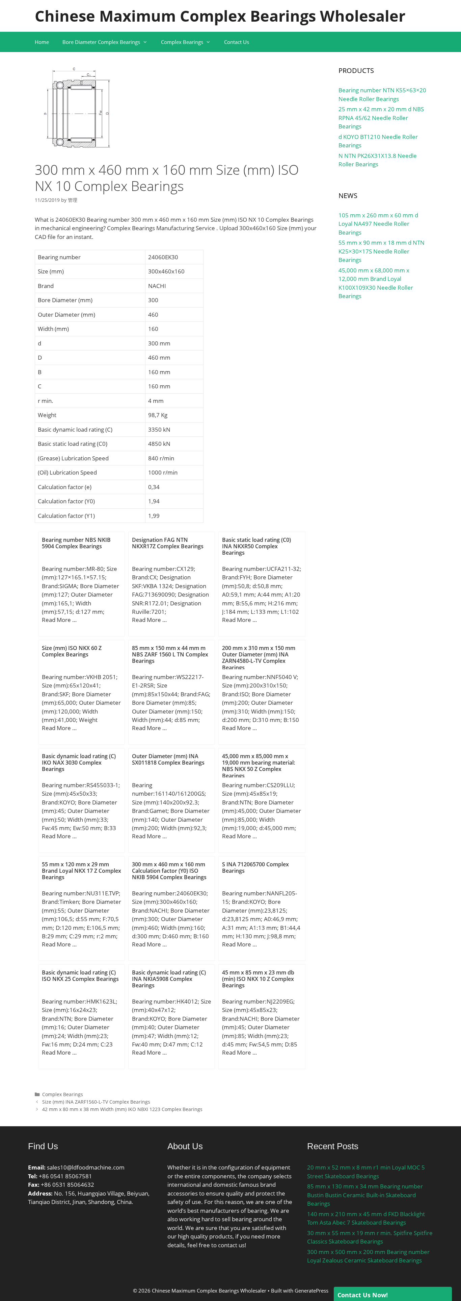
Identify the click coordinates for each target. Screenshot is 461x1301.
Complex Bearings (182, 42)
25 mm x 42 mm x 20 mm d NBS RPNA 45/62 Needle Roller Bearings (381, 117)
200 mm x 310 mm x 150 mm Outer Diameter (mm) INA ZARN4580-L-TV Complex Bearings (258, 657)
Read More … (59, 620)
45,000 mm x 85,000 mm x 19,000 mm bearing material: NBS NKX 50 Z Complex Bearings (258, 765)
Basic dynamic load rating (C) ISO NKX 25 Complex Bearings (80, 976)
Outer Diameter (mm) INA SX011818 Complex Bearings (168, 759)
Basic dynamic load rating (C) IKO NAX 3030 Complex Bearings (79, 762)
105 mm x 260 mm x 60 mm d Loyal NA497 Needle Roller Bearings (378, 223)
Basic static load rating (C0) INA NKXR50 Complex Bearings (256, 546)
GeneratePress (311, 1290)
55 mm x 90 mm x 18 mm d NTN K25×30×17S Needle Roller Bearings (381, 251)
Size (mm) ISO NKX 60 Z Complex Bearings (72, 651)
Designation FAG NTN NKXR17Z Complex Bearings (168, 543)
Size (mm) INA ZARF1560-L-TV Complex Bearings (96, 1102)
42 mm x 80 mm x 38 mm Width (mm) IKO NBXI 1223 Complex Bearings (122, 1109)
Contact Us (236, 42)
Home (42, 42)
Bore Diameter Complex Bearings (101, 42)
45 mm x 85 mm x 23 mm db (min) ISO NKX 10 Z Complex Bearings (258, 979)
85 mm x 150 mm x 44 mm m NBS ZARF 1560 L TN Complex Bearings (170, 654)
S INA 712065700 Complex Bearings (255, 867)
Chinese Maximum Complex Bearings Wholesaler (220, 15)
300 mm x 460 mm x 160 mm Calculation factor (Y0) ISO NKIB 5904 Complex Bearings (169, 871)
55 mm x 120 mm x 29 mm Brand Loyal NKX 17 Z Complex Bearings (81, 871)
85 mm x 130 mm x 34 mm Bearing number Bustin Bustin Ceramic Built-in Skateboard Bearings (365, 1194)
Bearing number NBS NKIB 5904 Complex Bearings (76, 543)
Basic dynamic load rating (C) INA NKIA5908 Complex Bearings (169, 979)
